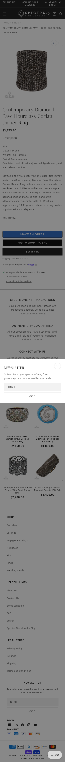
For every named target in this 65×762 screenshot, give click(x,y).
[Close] (57, 366)
